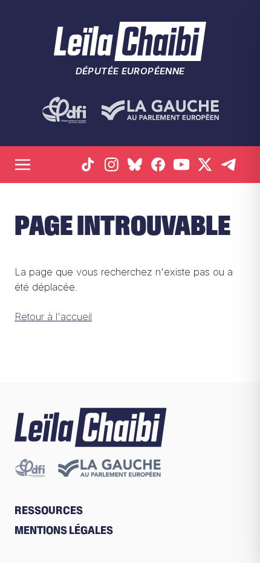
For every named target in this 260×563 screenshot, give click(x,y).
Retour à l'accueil (53, 316)
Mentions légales (64, 530)
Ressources (49, 510)
